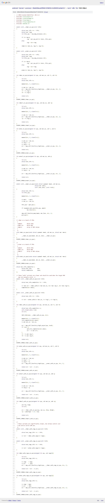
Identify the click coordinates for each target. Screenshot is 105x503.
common (28, 8)
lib (77, 8)
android (15, 8)
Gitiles (9, 500)
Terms (19, 500)
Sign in (101, 2)
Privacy (14, 500)
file (46, 12)
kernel (21, 8)
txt (98, 500)
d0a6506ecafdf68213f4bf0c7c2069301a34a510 (49, 8)
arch (69, 8)
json (102, 500)
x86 (73, 8)
